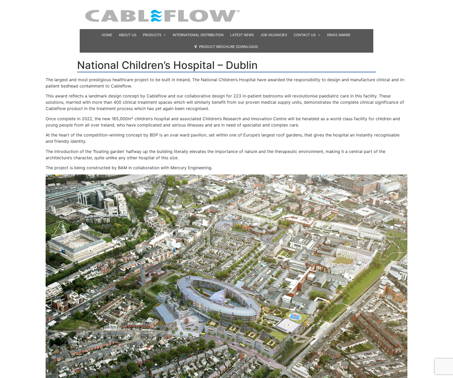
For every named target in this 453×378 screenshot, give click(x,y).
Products (152, 35)
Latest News (242, 35)
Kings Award (338, 35)
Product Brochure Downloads (228, 47)
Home (107, 35)
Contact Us (305, 35)
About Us (127, 35)
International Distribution (198, 35)
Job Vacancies (273, 35)
